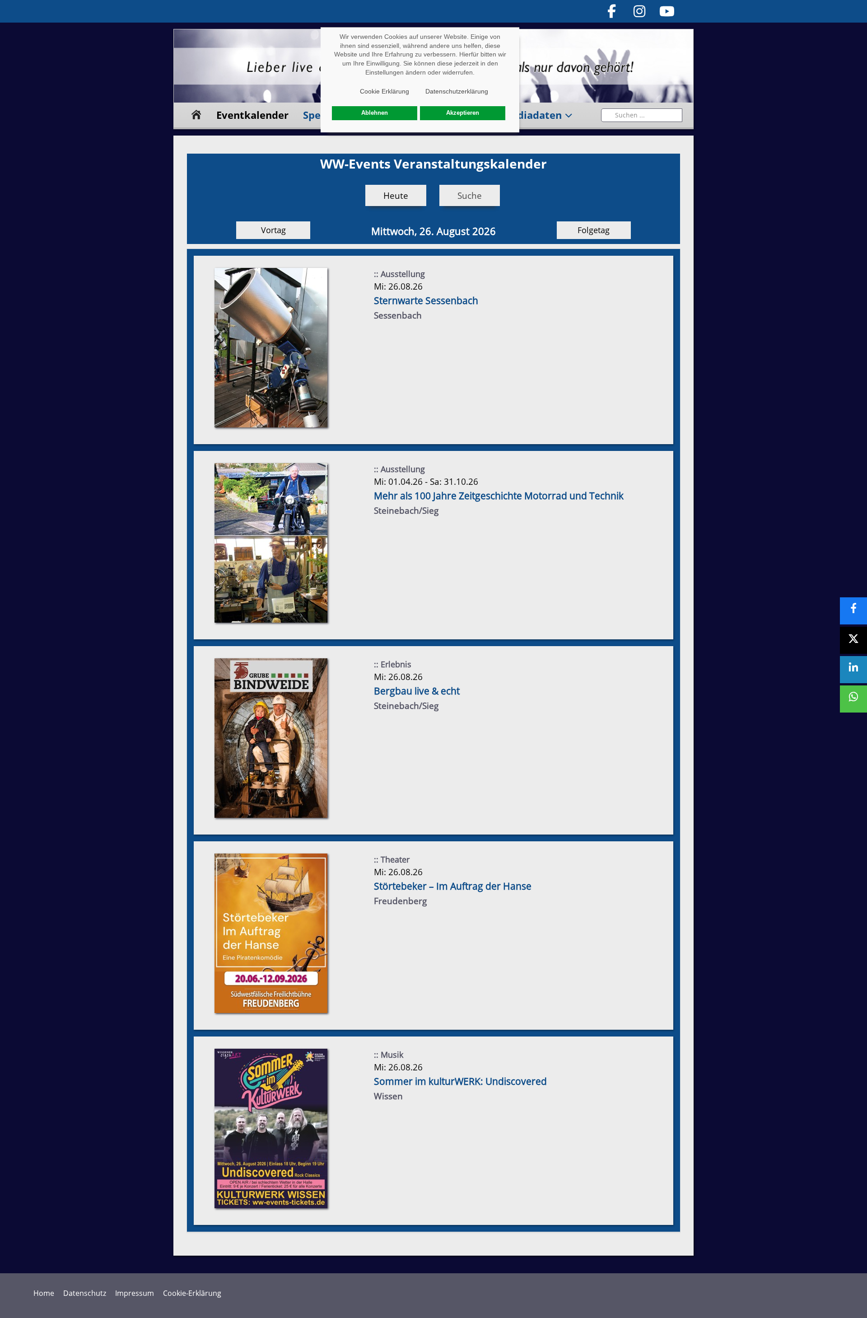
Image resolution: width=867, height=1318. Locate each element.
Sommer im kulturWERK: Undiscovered (460, 1081)
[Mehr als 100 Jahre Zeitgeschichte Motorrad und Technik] (270, 542)
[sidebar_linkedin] (853, 669)
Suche (469, 195)
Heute (395, 195)
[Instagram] (639, 11)
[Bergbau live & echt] (270, 737)
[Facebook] (611, 11)
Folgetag (594, 230)
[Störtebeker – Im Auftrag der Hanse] (270, 933)
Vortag (273, 230)
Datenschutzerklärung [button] (456, 91)
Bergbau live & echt (417, 691)
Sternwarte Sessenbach (426, 300)
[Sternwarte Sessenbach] (270, 347)
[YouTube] (667, 11)
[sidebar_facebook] (853, 610)
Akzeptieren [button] (462, 113)
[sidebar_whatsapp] (853, 699)
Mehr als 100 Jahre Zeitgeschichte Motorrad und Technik (499, 495)
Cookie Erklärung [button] (384, 91)
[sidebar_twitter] (853, 640)
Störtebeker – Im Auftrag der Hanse (452, 886)
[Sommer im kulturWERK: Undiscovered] (270, 1128)
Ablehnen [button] (374, 113)
